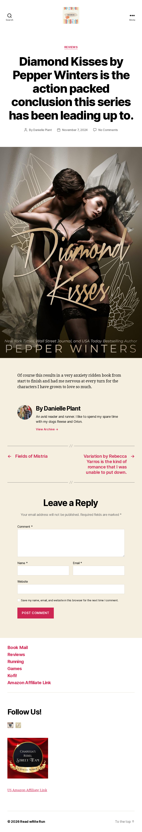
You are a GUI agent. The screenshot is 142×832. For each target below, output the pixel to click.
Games (14, 668)
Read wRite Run (32, 821)
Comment (25, 526)
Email (77, 563)
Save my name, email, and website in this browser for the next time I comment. (69, 600)
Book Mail (17, 647)
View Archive (47, 429)
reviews (71, 47)
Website (22, 581)
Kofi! (12, 675)
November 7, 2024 (75, 130)
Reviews (16, 654)
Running (15, 661)
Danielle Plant (42, 130)
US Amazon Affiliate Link (27, 790)
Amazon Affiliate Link (29, 682)
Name (22, 563)
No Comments (108, 130)
